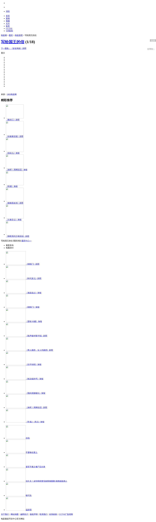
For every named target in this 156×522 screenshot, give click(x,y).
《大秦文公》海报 (13, 220)
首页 (8, 16)
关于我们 (5, 514)
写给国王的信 (12, 42)
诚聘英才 (24, 514)
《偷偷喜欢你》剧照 (14, 203)
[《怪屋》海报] (15, 184)
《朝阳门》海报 (32, 307)
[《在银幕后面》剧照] (15, 135)
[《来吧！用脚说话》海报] (15, 168)
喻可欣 (29, 495)
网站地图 (14, 514)
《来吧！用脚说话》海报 (16, 170)
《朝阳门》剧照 (32, 264)
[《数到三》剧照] (15, 118)
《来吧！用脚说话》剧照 (36, 407)
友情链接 (53, 514)
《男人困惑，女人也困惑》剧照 (39, 350)
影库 (8, 26)
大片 (8, 23)
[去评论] (152, 35)
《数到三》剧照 (13, 120)
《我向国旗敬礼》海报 (35, 393)
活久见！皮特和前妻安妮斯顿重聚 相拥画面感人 (46, 481)
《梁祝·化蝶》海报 (34, 321)
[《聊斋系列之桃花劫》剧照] (15, 234)
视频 (8, 21)
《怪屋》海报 (12, 186)
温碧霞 (29, 510)
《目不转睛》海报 (33, 364)
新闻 (8, 18)
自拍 (28, 438)
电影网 (4, 35)
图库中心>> (26, 241)
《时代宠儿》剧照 (33, 278)
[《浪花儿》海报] (15, 151)
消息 (8, 11)
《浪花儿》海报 (13, 153)
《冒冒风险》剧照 (13, 48)
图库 (11, 35)
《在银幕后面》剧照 (14, 136)
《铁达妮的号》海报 (34, 379)
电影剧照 (19, 35)
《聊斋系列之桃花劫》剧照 (17, 236)
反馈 (153, 40)
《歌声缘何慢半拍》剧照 (36, 336)
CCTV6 (9, 28)
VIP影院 (9, 31)
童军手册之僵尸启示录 (35, 467)
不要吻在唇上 (31, 452)
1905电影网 (12, 94)
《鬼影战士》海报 (33, 293)
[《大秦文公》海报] (15, 218)
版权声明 (34, 514)
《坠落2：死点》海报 (35, 422)
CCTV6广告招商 (66, 514)
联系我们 (43, 514)
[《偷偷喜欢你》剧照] (15, 201)
